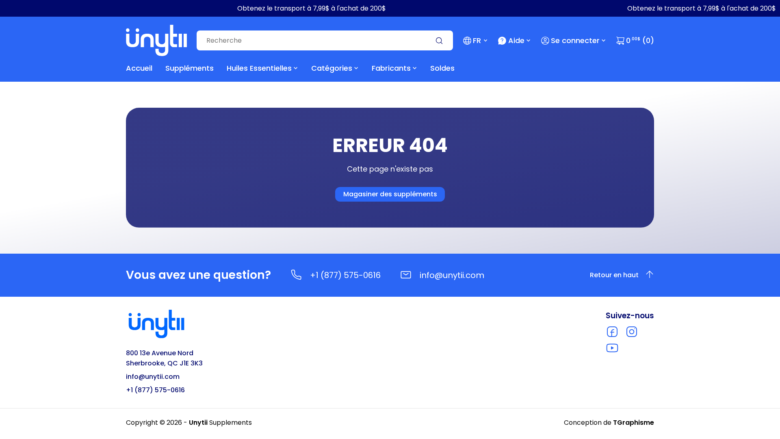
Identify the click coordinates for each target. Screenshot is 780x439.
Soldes (442, 68)
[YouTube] (612, 347)
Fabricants (391, 68)
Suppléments (189, 68)
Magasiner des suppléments (390, 194)
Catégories (331, 68)
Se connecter (575, 40)
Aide (516, 40)
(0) (640, 40)
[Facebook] (612, 331)
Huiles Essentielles (259, 68)
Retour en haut (614, 275)
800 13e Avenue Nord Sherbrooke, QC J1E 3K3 (164, 358)
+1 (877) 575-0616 (345, 275)
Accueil (139, 68)
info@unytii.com (452, 275)
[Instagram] (631, 331)
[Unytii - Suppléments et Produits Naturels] (156, 40)
